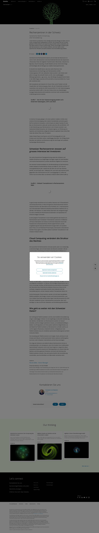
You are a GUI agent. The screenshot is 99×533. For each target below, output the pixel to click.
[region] (49, 266)
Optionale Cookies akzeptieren (49, 270)
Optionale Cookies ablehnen (49, 272)
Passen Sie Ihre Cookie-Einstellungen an (49, 276)
